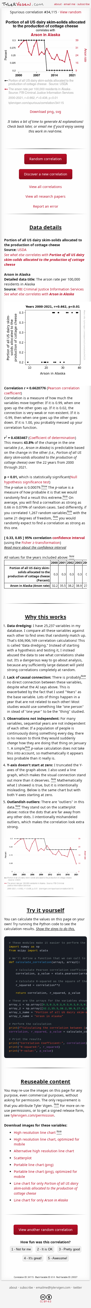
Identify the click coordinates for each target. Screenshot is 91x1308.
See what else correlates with (44, 259)
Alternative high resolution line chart (44, 1151)
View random (70, 12)
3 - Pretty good (69, 1249)
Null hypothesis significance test (40, 479)
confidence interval (68, 537)
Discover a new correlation (45, 174)
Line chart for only (46, 1188)
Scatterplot (23, 1158)
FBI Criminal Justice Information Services (50, 289)
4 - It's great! (33, 1258)
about (58, 4)
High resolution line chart (35, 1132)
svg (58, 111)
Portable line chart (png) (33, 1164)
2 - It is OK (45, 1249)
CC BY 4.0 (45, 1301)
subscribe (83, 4)
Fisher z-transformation (41, 542)
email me (69, 4)
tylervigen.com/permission (32, 1115)
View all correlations (45, 186)
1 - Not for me (21, 1249)
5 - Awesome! (57, 1258)
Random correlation (45, 159)
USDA (21, 249)
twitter (77, 1287)
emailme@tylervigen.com (53, 1287)
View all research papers (45, 196)
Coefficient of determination (52, 437)
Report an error (45, 206)
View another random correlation (46, 1229)
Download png (42, 111)
